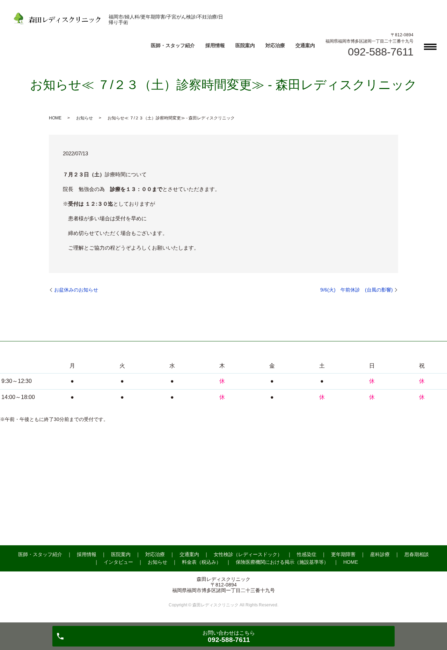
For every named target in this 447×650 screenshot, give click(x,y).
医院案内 (245, 45)
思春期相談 (416, 554)
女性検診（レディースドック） (248, 554)
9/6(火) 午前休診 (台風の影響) (356, 290)
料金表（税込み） (201, 562)
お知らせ (84, 118)
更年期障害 (343, 554)
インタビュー (118, 562)
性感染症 (306, 554)
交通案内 (305, 45)
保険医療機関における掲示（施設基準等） (282, 562)
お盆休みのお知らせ (76, 290)
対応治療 (275, 45)
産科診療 (380, 554)
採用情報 (215, 45)
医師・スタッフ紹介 (173, 45)
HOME (55, 118)
